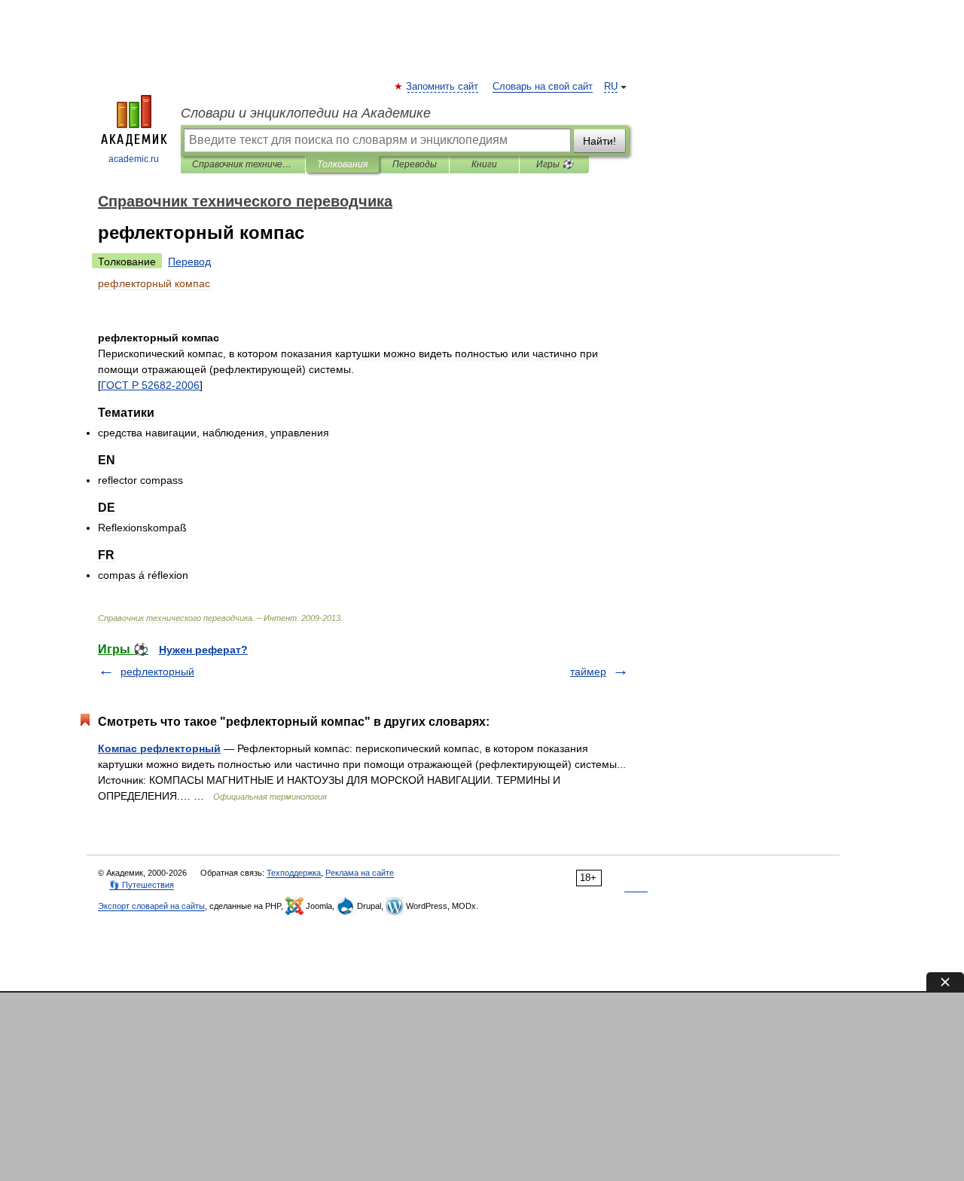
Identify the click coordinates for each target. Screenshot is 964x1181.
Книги (484, 164)
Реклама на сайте (359, 872)
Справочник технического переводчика (243, 164)
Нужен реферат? (203, 650)
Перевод (189, 261)
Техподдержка (294, 872)
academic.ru (133, 159)
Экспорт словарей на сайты (151, 905)
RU (611, 86)
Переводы (414, 164)
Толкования (342, 164)
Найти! (599, 141)
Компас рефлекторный (159, 748)
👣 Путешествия (141, 884)
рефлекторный (157, 671)
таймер (588, 671)
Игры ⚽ (554, 164)
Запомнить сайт (442, 86)
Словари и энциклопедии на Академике (306, 113)
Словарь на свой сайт (543, 86)
